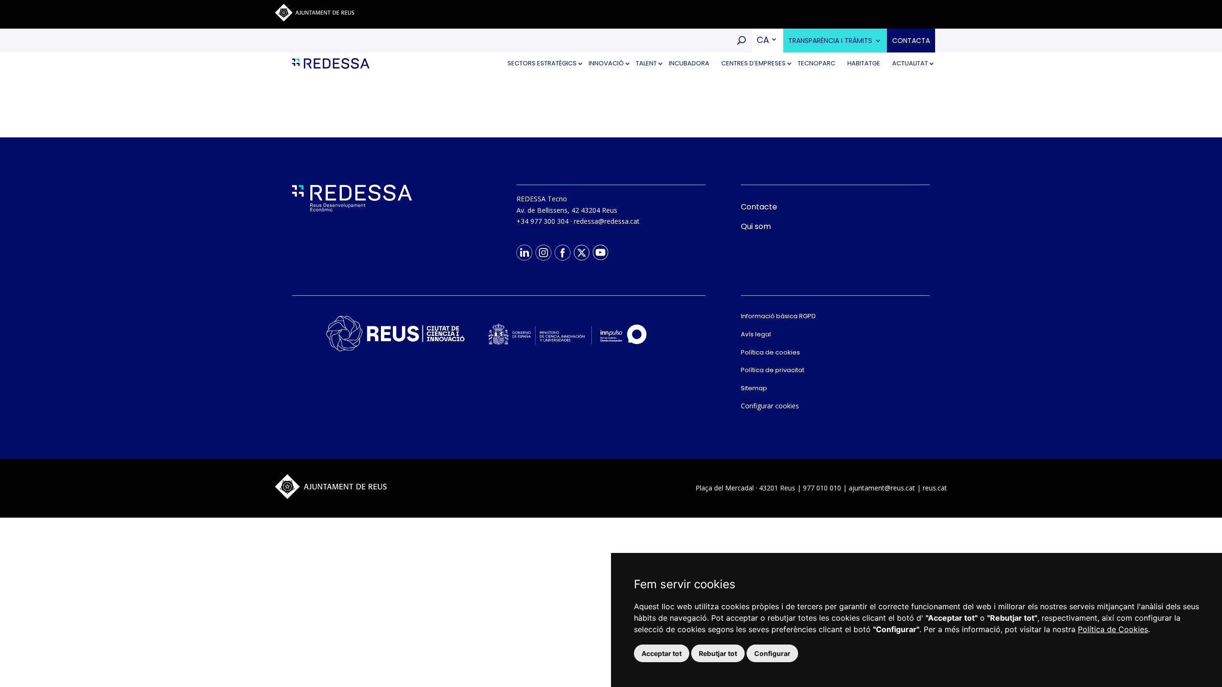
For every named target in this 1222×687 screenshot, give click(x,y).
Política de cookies (770, 352)
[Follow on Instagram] (543, 252)
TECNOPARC (816, 63)
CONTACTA (911, 40)
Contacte (759, 206)
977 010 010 (822, 487)
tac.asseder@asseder (607, 221)
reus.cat (935, 487)
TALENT (646, 63)
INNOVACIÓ (606, 63)
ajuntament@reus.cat (882, 487)
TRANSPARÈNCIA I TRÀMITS (830, 40)
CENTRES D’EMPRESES (753, 63)
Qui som (756, 226)
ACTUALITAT (910, 63)
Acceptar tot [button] (662, 653)
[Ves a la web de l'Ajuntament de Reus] (314, 18)
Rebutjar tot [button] (718, 653)
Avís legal (756, 334)
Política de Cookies (1113, 629)
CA (763, 40)
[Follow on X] (581, 252)
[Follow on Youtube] (600, 252)
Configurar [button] (772, 653)
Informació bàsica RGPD (778, 316)
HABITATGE (863, 63)
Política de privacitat (772, 370)
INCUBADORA (689, 63)
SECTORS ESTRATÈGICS (542, 63)
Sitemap (754, 388)
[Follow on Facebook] (562, 252)
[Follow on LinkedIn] (524, 252)
